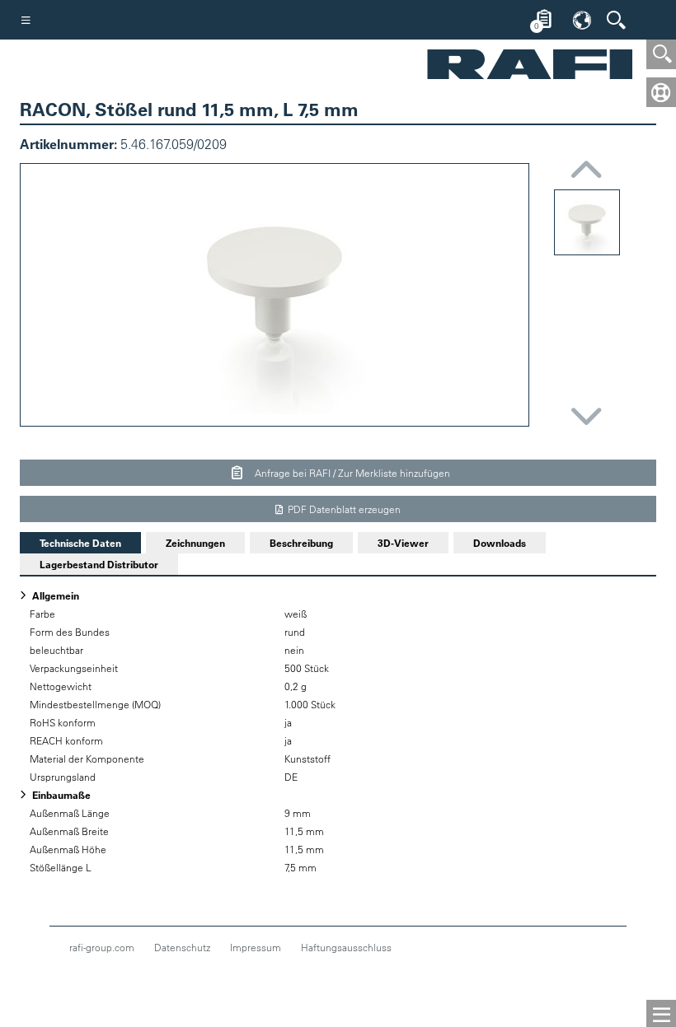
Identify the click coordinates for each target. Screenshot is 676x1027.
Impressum (255, 947)
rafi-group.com (101, 947)
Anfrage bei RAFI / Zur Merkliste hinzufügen (351, 472)
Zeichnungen (195, 542)
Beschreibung (301, 542)
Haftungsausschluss (346, 947)
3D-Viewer (403, 542)
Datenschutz (182, 947)
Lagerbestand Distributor (99, 564)
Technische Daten (70, 542)
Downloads (499, 542)
